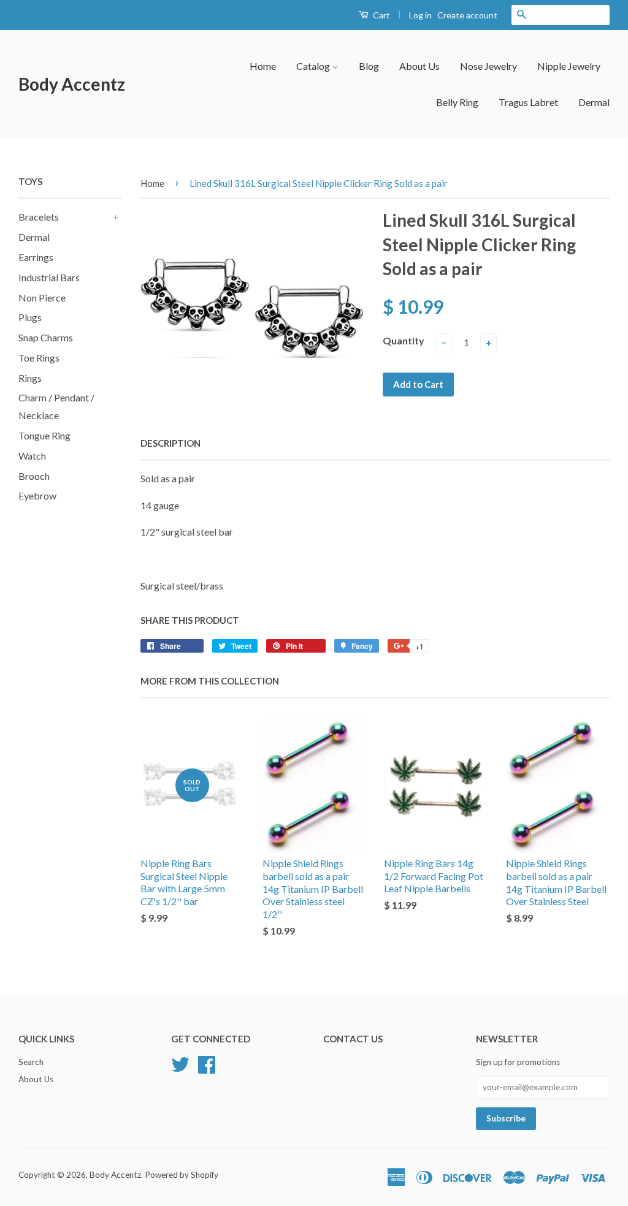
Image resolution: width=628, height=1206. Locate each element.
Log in (420, 15)
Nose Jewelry (488, 66)
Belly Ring (457, 102)
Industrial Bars (49, 277)
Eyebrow (37, 495)
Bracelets (38, 216)
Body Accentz (71, 84)
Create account (467, 15)
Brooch (34, 476)
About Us (419, 66)
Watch (32, 455)
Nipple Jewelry (568, 66)
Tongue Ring (44, 435)
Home (263, 66)
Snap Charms (45, 337)
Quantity (403, 340)
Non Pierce (42, 297)
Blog (369, 66)
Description (170, 443)
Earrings (35, 257)
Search (31, 1062)
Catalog (314, 66)
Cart (380, 15)
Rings (30, 378)
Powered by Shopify (181, 1175)
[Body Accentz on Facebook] (206, 1063)
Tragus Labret (528, 102)
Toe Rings (38, 357)
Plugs (30, 317)
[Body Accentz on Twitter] (180, 1063)
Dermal (594, 102)
